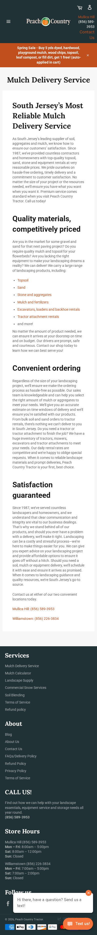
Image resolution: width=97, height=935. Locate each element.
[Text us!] (78, 925)
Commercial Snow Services (25, 688)
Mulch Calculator (18, 673)
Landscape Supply (19, 680)
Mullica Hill (86, 17)
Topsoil (22, 280)
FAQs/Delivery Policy (21, 756)
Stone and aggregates (34, 295)
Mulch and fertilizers (32, 302)
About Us (12, 742)
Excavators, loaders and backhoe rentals (48, 309)
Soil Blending (15, 695)
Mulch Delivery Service (22, 666)
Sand (21, 287)
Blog (8, 734)
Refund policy (15, 710)
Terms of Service (17, 702)
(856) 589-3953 (42, 609)
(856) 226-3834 (47, 619)
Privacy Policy (15, 771)
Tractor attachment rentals (38, 317)
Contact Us (13, 749)
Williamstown (22, 619)
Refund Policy (15, 764)
